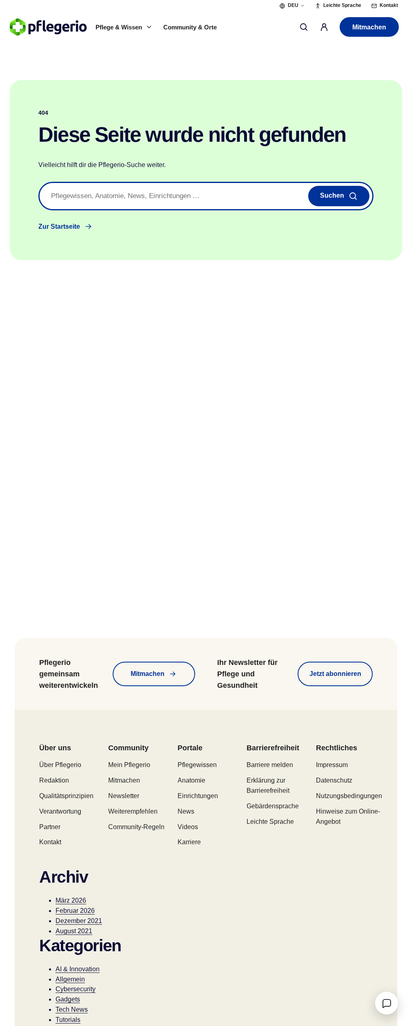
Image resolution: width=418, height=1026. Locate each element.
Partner (49, 826)
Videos (188, 826)
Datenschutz (334, 780)
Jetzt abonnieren (335, 673)
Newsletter (123, 795)
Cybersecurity (76, 989)
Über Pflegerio (60, 764)
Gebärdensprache (273, 806)
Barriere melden (270, 764)
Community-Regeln (136, 826)
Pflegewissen (197, 764)
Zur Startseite (59, 226)
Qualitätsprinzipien (66, 795)
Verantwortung (60, 811)
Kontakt (50, 842)
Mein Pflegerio (129, 764)
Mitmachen (369, 27)
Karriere (189, 842)
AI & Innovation (78, 969)
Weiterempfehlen (133, 811)
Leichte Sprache (270, 821)
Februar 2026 (75, 910)
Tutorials (68, 1019)
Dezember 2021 (79, 920)
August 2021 (74, 931)
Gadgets (68, 999)
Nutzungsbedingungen (349, 795)
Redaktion (54, 780)
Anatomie (191, 780)
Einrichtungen (198, 795)
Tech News (72, 1009)
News (186, 811)
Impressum (332, 764)
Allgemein (70, 979)
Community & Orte (190, 27)
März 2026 (71, 900)
